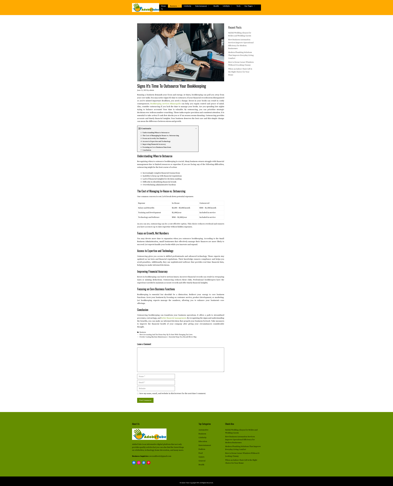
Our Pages (248, 6)
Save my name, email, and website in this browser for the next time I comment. (172, 393)
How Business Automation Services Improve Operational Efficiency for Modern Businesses (240, 439)
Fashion (202, 449)
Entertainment (201, 6)
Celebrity (187, 6)
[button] (162, 9)
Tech (238, 6)
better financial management (173, 318)
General (202, 461)
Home (163, 6)
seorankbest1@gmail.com (160, 456)
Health (216, 6)
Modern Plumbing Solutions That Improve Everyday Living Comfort (241, 55)
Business (173, 6)
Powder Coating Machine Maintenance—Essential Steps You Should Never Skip (168, 337)
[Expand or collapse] (196, 128)
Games (201, 457)
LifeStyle (226, 6)
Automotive (203, 430)
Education (203, 441)
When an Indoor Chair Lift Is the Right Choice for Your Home (240, 72)
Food (201, 453)
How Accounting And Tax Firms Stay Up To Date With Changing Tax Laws (166, 335)
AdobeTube (137, 444)
